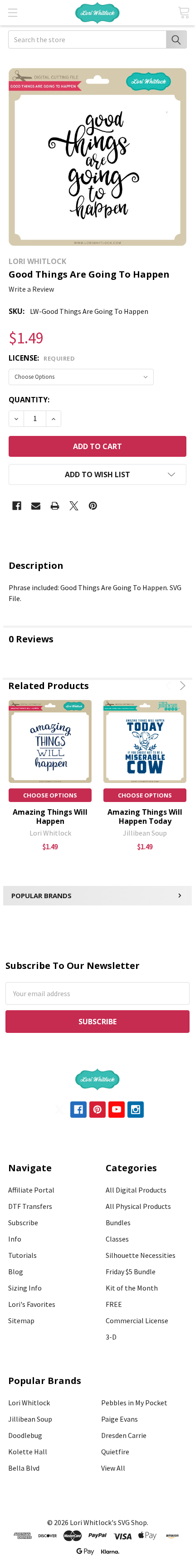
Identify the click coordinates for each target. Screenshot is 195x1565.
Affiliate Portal (31, 1189)
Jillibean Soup (30, 1418)
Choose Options (50, 795)
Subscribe (23, 1222)
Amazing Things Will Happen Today (144, 816)
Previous (170, 685)
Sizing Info (25, 1287)
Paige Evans (119, 1418)
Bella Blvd (23, 1467)
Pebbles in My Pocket (134, 1402)
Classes (117, 1238)
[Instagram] (135, 1109)
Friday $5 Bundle (131, 1271)
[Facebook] (17, 506)
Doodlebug (25, 1435)
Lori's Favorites (31, 1304)
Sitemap (21, 1320)
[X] (74, 506)
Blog (15, 1271)
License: (42, 358)
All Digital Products (136, 1189)
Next (181, 685)
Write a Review (31, 288)
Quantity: (29, 400)
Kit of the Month (132, 1287)
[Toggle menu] (12, 12)
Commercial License (137, 1320)
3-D (111, 1336)
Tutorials (22, 1255)
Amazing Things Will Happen (50, 816)
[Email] (36, 506)
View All (113, 1467)
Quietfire (115, 1451)
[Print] (55, 506)
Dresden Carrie (123, 1435)
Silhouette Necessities (141, 1255)
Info (14, 1238)
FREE (114, 1304)
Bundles (118, 1222)
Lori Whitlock (29, 1402)
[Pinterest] (93, 506)
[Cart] (183, 12)
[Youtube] (116, 1109)
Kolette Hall (27, 1451)
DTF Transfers (30, 1206)
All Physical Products (138, 1206)
